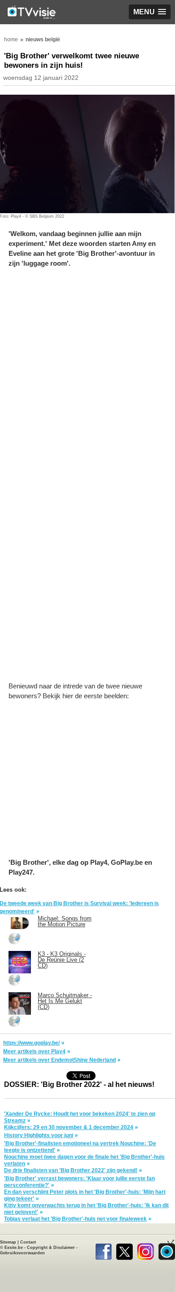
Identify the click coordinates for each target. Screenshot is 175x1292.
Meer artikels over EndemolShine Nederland (59, 1060)
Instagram (145, 1249)
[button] (150, 11)
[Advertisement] (87, 375)
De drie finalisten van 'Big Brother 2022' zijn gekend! (70, 1170)
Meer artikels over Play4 (34, 1051)
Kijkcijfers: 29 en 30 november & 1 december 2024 (68, 1127)
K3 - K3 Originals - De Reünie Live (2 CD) (62, 959)
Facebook (103, 1249)
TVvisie (166, 1249)
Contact (28, 1242)
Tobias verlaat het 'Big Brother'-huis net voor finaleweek (75, 1219)
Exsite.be (13, 1247)
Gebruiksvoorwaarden (22, 1253)
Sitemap (8, 1242)
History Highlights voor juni (38, 1135)
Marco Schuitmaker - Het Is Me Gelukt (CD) (65, 1001)
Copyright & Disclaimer (51, 1247)
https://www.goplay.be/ (31, 1043)
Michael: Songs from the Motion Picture (65, 921)
